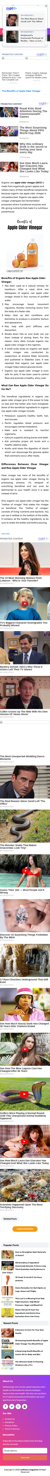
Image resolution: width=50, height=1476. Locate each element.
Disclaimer (9, 1422)
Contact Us (10, 1419)
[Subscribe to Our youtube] (24, 1406)
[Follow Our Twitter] (11, 1406)
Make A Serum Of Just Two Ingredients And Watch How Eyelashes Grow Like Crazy (27, 1313)
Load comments (25, 1229)
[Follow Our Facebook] (5, 1406)
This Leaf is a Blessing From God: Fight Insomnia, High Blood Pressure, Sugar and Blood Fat (30, 1301)
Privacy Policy (11, 1425)
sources (5, 533)
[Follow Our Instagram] (18, 1406)
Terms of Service (12, 1429)
